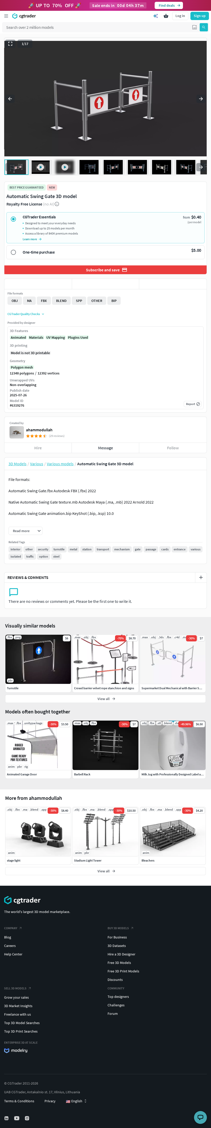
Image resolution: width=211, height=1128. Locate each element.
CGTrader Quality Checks (23, 314)
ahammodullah (39, 429)
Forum (113, 1013)
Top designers (118, 996)
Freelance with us (17, 1014)
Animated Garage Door (22, 774)
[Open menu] (6, 16)
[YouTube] (17, 1118)
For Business (117, 937)
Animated (18, 337)
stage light (13, 860)
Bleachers (148, 860)
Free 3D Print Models (123, 971)
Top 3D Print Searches (21, 1031)
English (74, 1101)
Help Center (13, 954)
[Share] (173, 284)
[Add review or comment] (201, 577)
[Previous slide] (10, 99)
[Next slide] (201, 99)
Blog (7, 937)
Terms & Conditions (19, 1101)
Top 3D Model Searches (22, 1022)
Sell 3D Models (15, 988)
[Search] (204, 27)
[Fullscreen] (10, 44)
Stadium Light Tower (87, 860)
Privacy (50, 1101)
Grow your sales (16, 997)
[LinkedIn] (7, 1118)
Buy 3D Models (118, 928)
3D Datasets (117, 945)
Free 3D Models (119, 962)
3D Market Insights (18, 1006)
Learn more (30, 239)
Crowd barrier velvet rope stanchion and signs (104, 688)
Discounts (115, 979)
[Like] (38, 284)
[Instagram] (27, 1118)
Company (10, 928)
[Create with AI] (156, 16)
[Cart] (166, 16)
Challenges (116, 1005)
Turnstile (13, 688)
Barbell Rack (82, 774)
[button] (194, 27)
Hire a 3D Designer (121, 954)
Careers (10, 945)
